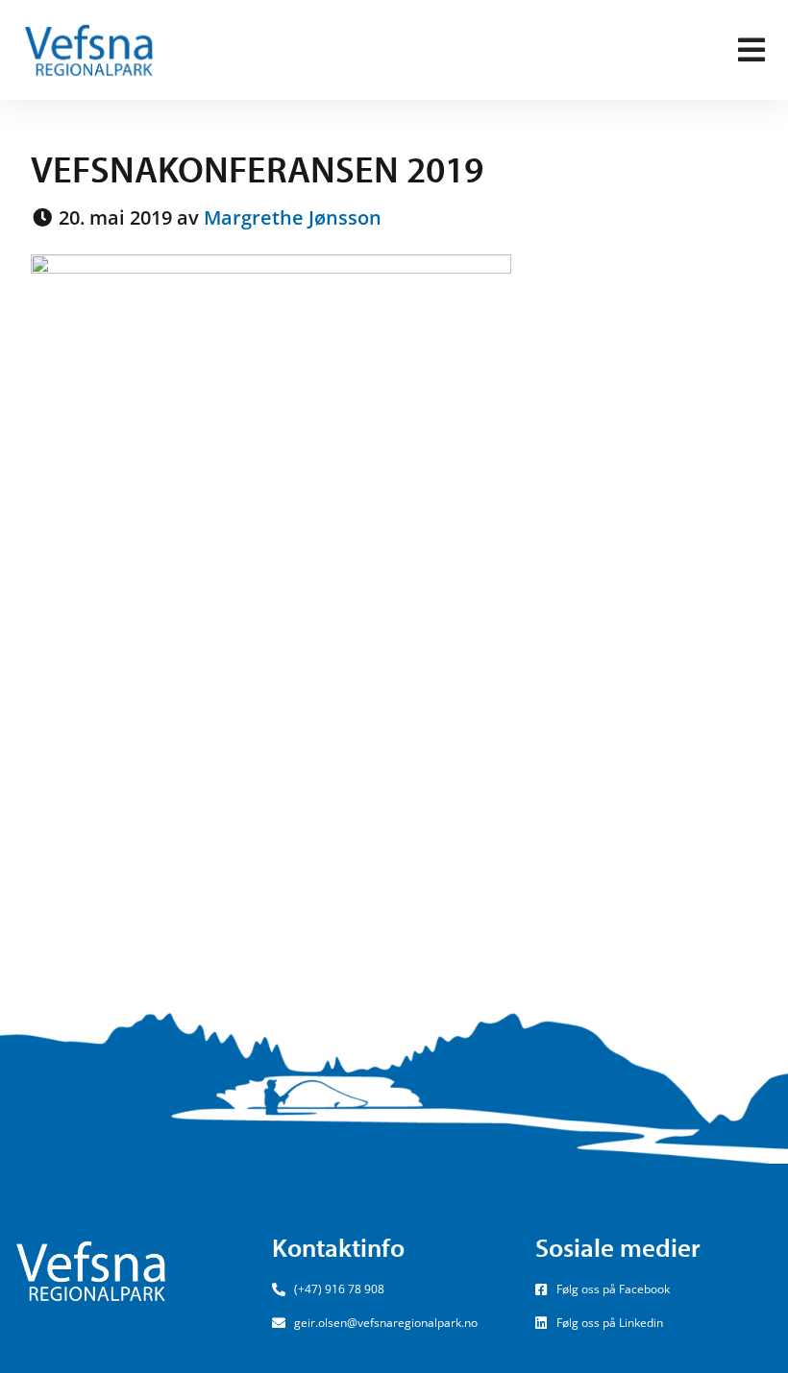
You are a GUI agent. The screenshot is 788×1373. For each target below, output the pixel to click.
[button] (752, 50)
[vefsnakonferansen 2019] (271, 592)
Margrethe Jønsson (293, 217)
